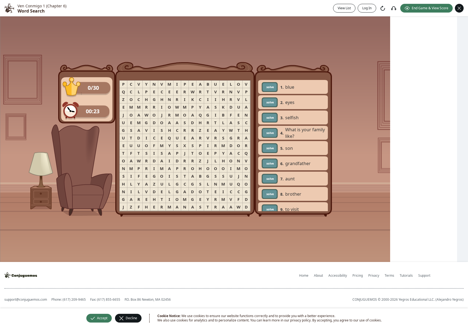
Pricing (357, 275)
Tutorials (406, 275)
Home (303, 275)
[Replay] (382, 8)
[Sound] (393, 8)
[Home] (9, 8)
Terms (389, 275)
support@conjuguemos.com (25, 299)
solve (270, 87)
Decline (131, 318)
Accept (102, 318)
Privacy (373, 275)
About (318, 275)
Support (424, 275)
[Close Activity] (459, 8)
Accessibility (337, 275)
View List (344, 8)
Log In (367, 8)
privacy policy (300, 320)
